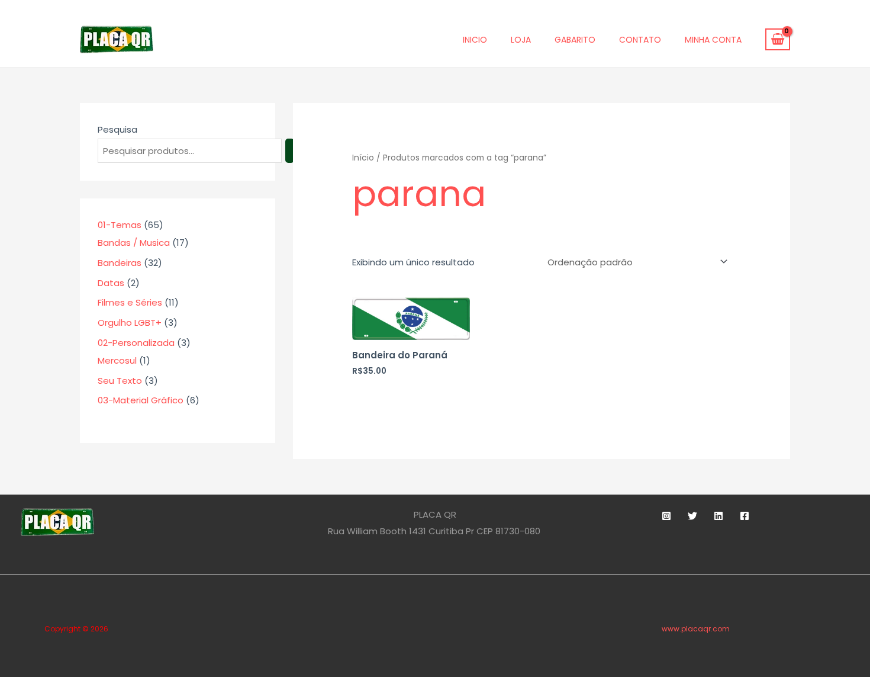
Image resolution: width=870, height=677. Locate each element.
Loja (521, 40)
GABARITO (575, 40)
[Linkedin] (718, 515)
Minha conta (713, 40)
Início (363, 157)
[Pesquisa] (289, 151)
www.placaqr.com (696, 629)
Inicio (475, 40)
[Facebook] (744, 515)
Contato (640, 40)
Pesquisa (117, 129)
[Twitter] (692, 515)
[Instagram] (666, 515)
